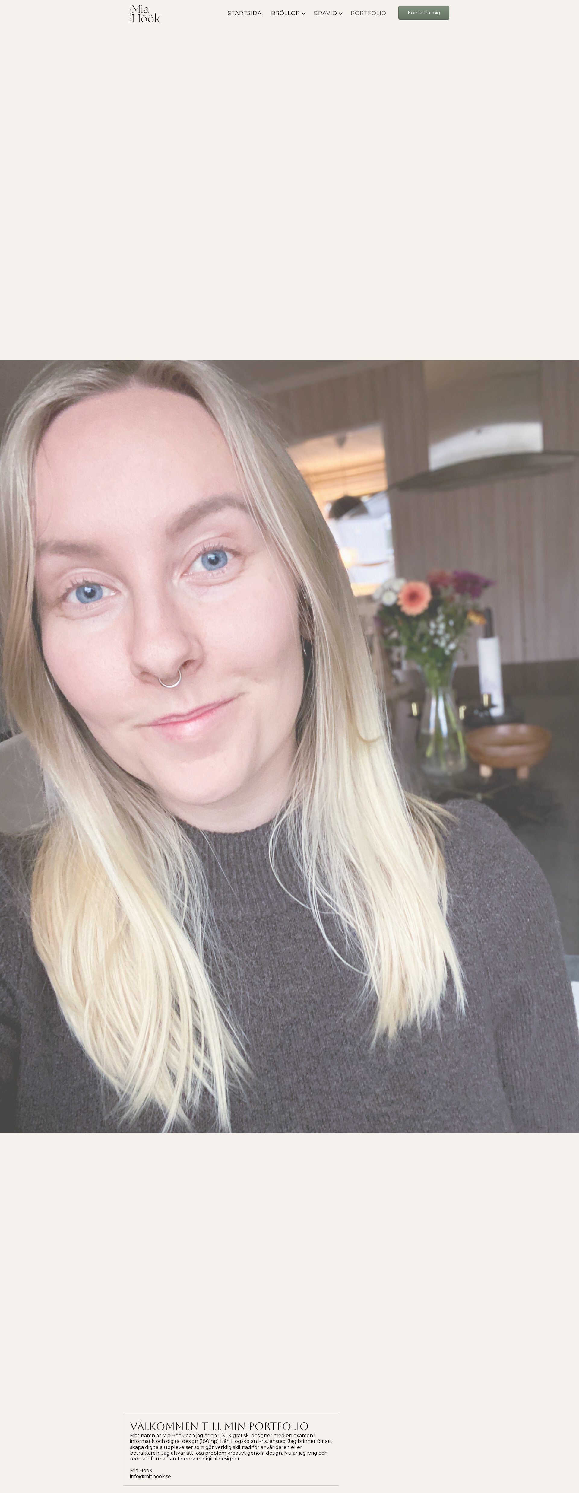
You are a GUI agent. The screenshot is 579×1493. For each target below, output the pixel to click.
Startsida (245, 13)
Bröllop (285, 13)
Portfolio (368, 13)
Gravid (325, 13)
